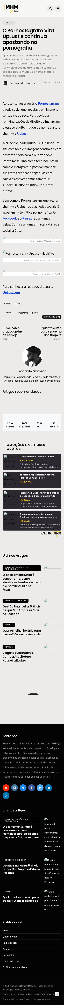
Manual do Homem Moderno (29, 678)
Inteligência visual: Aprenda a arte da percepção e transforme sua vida (39, 494)
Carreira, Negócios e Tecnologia (16, 568)
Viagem (9, 647)
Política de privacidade (15, 967)
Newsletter (8, 955)
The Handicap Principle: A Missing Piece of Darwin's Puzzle (37, 476)
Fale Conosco (10, 942)
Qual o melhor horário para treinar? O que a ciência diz (22, 632)
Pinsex (27, 218)
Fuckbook (10, 218)
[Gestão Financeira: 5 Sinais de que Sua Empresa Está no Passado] (52, 607)
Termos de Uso (11, 961)
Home (6, 930)
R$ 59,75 (25, 521)
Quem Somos (10, 936)
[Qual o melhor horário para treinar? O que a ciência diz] (52, 631)
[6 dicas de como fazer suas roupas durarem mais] (32, 705)
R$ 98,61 (25, 499)
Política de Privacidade (28, 994)
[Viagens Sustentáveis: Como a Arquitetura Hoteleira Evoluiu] (52, 653)
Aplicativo (23, 313)
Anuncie (7, 949)
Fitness (9, 624)
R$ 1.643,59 (26, 460)
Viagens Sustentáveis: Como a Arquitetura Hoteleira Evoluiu (18, 656)
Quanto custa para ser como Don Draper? (50, 333)
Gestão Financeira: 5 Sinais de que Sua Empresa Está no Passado (21, 610)
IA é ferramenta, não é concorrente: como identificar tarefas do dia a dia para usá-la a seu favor (22, 582)
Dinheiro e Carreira (15, 600)
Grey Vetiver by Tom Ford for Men (37, 456)
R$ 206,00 (25, 481)
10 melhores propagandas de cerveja (13, 333)
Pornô (35, 313)
